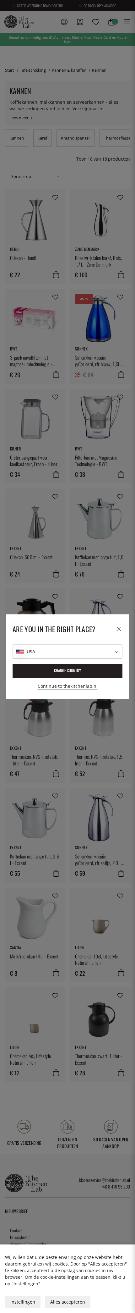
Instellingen (22, 1302)
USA (31, 651)
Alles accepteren (67, 1302)
